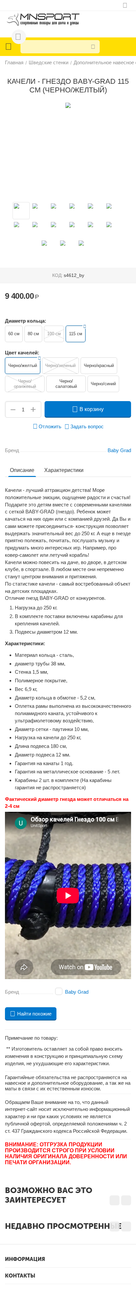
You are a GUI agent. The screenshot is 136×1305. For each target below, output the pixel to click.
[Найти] (93, 46)
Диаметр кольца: (25, 321)
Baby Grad (76, 992)
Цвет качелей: (22, 352)
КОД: (57, 275)
